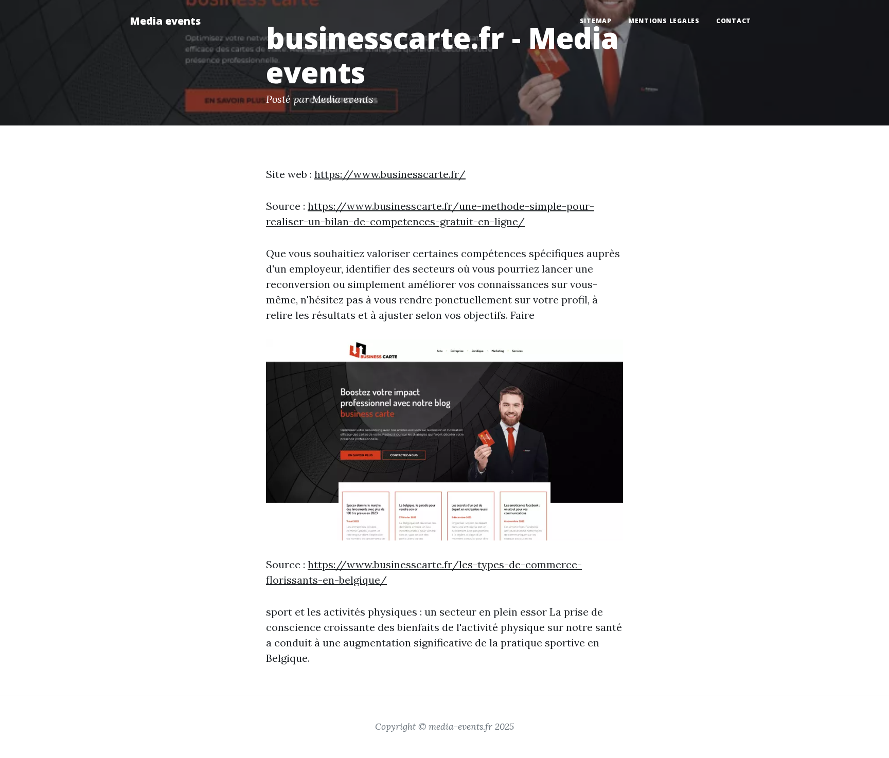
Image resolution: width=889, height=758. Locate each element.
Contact (733, 20)
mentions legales (664, 20)
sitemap (596, 20)
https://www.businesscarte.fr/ (390, 174)
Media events (165, 21)
